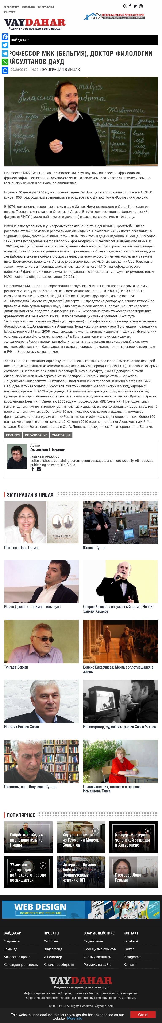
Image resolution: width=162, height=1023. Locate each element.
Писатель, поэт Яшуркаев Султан (30, 786)
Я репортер (11, 7)
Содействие (93, 941)
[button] (18, 40)
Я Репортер (53, 956)
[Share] (5, 70)
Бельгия (13, 435)
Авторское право (17, 956)
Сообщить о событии (100, 948)
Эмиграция (61, 435)
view (28, 837)
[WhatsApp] (5, 62)
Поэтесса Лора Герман (21, 547)
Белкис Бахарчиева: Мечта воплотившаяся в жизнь (118, 669)
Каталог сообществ (59, 964)
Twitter (129, 948)
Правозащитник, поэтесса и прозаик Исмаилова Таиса (111, 788)
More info (74, 1018)
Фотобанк (29, 7)
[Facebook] (5, 36)
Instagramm (132, 956)
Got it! (143, 1014)
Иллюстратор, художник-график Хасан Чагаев (119, 727)
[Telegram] (5, 53)
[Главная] (35, 25)
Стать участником (98, 956)
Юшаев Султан (94, 547)
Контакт (9, 12)
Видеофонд (46, 7)
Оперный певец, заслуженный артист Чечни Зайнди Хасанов (117, 608)
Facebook (131, 941)
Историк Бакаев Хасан (21, 727)
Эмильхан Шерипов (47, 449)
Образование (36, 435)
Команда (11, 948)
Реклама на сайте (98, 964)
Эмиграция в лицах (61, 69)
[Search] (125, 6)
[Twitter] (5, 45)
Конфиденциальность (21, 964)
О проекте (12, 941)
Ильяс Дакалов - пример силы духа (32, 606)
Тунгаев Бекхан (16, 667)
